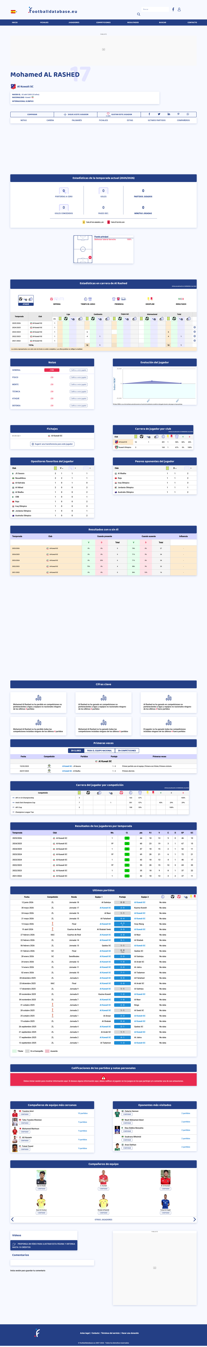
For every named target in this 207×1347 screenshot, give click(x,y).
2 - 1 (122, 1026)
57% (140, 803)
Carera (50, 120)
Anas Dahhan (130, 1145)
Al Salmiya (106, 902)
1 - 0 (114, 766)
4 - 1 (122, 1037)
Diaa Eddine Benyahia (134, 1128)
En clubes (76, 750)
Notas (24, 120)
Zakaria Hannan (131, 1111)
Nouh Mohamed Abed (134, 1120)
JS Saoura (19, 473)
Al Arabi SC (139, 962)
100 (130, 807)
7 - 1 (122, 972)
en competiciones (127, 750)
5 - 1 (122, 940)
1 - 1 (122, 913)
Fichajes (103, 120)
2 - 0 (122, 908)
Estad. (130, 120)
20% (189, 442)
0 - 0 (122, 902)
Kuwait (28, 97)
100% (190, 447)
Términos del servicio (110, 1333)
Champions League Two (24, 812)
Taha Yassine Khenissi (32, 1120)
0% (183, 447)
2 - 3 (122, 1016)
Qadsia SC (106, 945)
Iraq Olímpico (21, 506)
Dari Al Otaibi (41, 1186)
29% (171, 803)
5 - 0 (122, 978)
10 (87, 345)
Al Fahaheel (106, 918)
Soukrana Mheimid (133, 1137)
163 (163, 447)
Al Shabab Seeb (104, 929)
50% (176, 442)
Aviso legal (85, 1333)
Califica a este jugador (78, 370)
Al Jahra (138, 967)
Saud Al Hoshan (41, 1210)
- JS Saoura (71, 766)
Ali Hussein (27, 1137)
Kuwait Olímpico (125, 447)
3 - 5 (122, 929)
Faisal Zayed (27, 1146)
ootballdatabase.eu (55, 11)
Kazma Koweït (140, 908)
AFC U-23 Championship (24, 798)
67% (176, 447)
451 (163, 442)
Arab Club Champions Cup (25, 803)
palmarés (77, 120)
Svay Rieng (139, 924)
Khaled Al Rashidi (103, 1210)
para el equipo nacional (99, 750)
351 (130, 803)
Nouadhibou (20, 478)
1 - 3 (122, 1043)
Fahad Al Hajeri (166, 1210)
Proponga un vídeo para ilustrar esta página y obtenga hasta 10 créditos (43, 1245)
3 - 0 (122, 935)
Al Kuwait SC (25, 86)
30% (183, 442)
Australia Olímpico (23, 515)
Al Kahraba (20, 483)
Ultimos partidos (157, 120)
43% (160, 803)
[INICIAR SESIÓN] (179, 9)
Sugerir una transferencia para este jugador (54, 444)
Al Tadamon (139, 972)
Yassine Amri (28, 1111)
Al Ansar (107, 1016)
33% (140, 807)
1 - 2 (114, 771)
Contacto (95, 1333)
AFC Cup (18, 807)
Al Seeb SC (139, 1010)
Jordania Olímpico (23, 511)
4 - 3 (122, 924)
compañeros (183, 120)
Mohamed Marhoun (30, 1129)
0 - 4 (122, 918)
